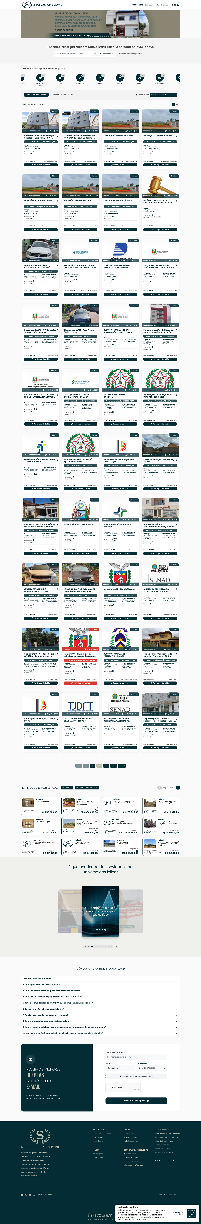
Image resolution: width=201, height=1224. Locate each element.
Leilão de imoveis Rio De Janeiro (167, 1137)
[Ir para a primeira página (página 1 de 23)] (78, 766)
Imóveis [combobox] (65, 787)
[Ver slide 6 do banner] (102, 36)
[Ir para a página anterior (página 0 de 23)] (86, 766)
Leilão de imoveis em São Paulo (167, 1133)
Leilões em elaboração (63, 95)
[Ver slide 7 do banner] (104, 36)
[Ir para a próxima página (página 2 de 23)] (106, 766)
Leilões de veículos (162, 1148)
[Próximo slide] (177, 24)
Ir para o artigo (73, 927)
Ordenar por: (143, 94)
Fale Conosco (162, 5)
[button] (100, 978)
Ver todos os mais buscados (165, 1161)
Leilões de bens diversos (164, 1152)
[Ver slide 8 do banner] (106, 36)
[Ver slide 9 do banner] (108, 36)
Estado (109, 1063)
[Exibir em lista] (177, 104)
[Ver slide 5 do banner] (98, 36)
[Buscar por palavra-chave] (95, 54)
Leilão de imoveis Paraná (164, 1141)
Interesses (142, 1063)
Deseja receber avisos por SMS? (138, 1076)
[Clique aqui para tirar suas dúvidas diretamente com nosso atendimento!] (124, 968)
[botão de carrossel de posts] (85, 947)
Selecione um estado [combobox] (85, 787)
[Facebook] (22, 1195)
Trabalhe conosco (131, 1141)
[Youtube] (30, 1195)
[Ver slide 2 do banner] (90, 36)
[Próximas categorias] (178, 80)
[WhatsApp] (34, 1195)
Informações (98, 1154)
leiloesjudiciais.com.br (134, 1154)
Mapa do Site (98, 1141)
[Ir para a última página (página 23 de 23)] (113, 766)
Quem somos (150, 5)
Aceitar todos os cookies (191, 1213)
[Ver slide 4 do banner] (94, 36)
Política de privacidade (102, 1133)
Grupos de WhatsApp (134, 1165)
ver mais (111, 915)
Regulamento (98, 1157)
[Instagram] (26, 1195)
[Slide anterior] (24, 24)
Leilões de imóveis (162, 1145)
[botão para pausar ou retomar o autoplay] (116, 946)
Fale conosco (129, 1133)
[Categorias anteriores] (23, 80)
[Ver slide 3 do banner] (92, 36)
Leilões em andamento (36, 95)
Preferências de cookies (178, 1213)
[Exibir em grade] (173, 104)
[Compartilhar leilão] (57, 136)
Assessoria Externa (131, 1137)
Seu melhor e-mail (114, 1052)
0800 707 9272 (132, 1157)
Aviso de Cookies (139, 1219)
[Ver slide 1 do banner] (88, 36)
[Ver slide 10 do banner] (110, 36)
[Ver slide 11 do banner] (112, 36)
